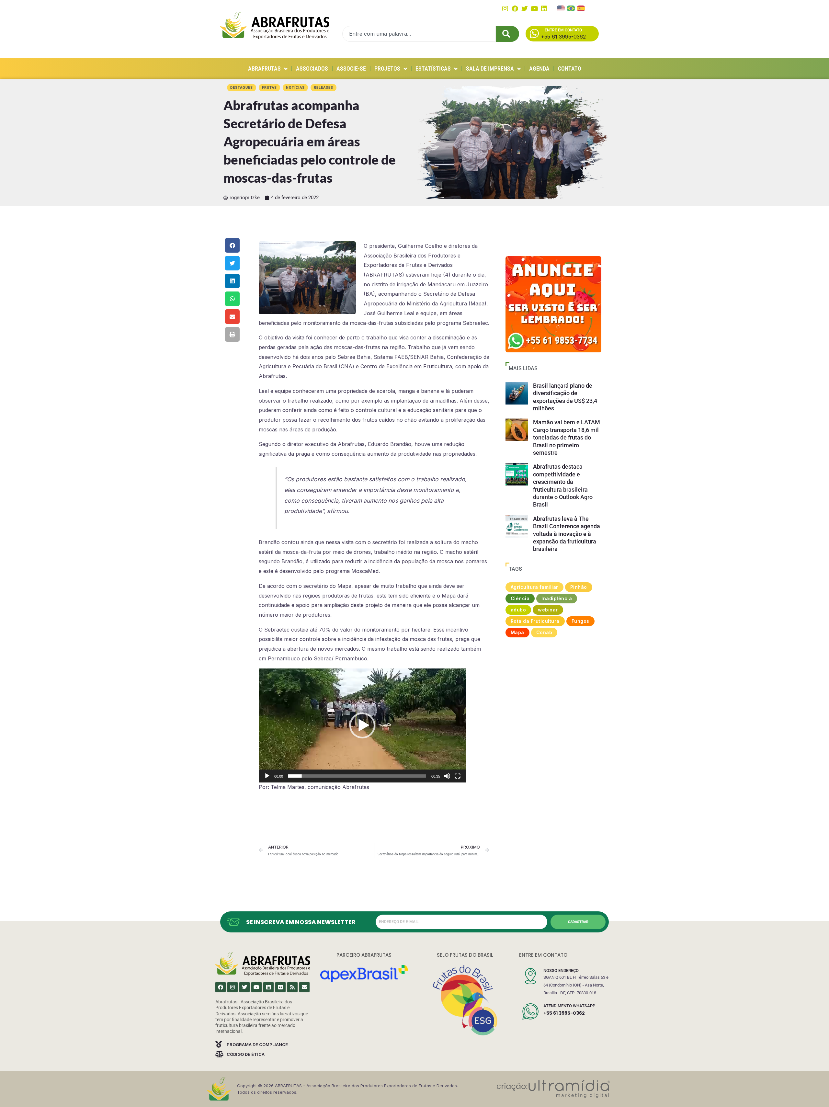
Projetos (387, 68)
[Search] (507, 34)
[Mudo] (447, 776)
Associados (312, 68)
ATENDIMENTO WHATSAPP (569, 1005)
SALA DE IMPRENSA (490, 68)
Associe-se (351, 68)
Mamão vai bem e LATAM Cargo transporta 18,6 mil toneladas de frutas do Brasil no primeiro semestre (566, 437)
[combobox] (419, 34)
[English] (561, 8)
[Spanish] (581, 8)
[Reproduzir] (267, 776)
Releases (323, 88)
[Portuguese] (571, 8)
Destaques (241, 88)
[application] (362, 725)
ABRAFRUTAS (264, 68)
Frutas (269, 88)
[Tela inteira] (457, 776)
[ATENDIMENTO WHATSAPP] (530, 1011)
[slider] (357, 776)
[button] (232, 245)
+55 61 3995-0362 (564, 1013)
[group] (553, 304)
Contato (569, 68)
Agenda (539, 68)
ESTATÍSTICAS (433, 68)
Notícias (295, 88)
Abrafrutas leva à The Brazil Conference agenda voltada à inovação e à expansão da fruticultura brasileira (566, 534)
